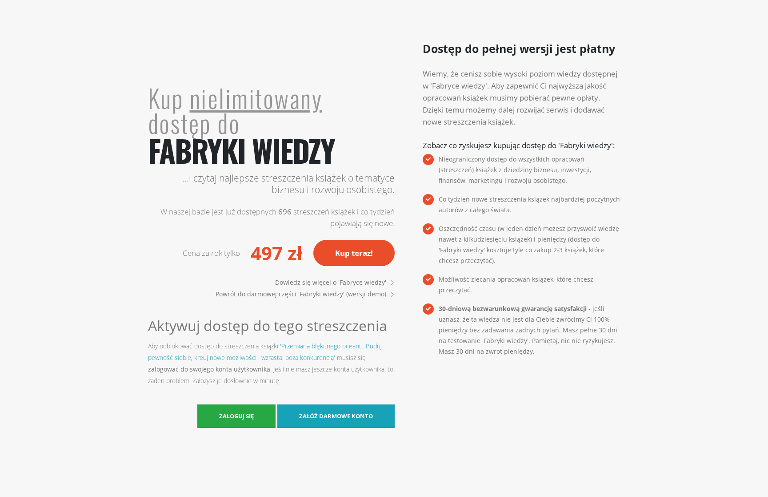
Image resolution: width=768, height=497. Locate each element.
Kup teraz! (354, 253)
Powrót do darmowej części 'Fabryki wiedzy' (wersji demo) (301, 294)
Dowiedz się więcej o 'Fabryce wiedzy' (330, 282)
